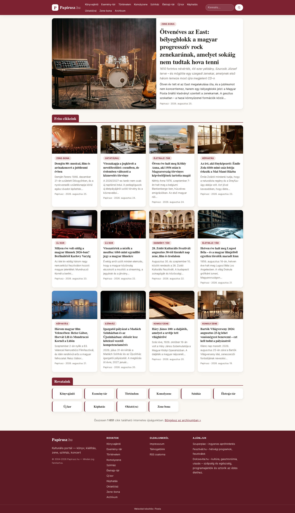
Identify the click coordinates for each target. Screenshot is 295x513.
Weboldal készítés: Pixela (147, 508)
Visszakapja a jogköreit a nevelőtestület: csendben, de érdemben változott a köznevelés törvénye (121, 169)
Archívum (120, 10)
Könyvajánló (91, 4)
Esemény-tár (108, 4)
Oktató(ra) (91, 10)
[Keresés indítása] (239, 7)
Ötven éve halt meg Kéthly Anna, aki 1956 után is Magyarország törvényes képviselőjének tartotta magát (171, 169)
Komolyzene (141, 4)
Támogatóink (157, 449)
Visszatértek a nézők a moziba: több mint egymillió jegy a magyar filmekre (121, 252)
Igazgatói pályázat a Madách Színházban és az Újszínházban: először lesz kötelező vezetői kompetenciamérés (122, 337)
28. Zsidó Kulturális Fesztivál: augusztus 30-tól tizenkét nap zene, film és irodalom (171, 252)
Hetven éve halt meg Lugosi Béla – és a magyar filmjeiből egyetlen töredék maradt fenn (219, 252)
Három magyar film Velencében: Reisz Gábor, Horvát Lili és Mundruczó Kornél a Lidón (72, 335)
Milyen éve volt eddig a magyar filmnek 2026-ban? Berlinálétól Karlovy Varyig (73, 252)
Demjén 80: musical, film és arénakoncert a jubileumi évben (72, 167)
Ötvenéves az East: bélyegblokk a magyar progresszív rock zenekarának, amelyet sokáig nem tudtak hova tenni (197, 46)
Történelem (124, 4)
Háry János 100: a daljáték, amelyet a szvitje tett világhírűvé (170, 333)
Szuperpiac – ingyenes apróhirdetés (214, 443)
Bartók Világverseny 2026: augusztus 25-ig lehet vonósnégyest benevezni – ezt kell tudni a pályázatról (218, 335)
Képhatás (192, 4)
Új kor (181, 4)
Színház (154, 4)
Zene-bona (106, 10)
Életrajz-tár (168, 4)
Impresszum (157, 443)
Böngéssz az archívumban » (183, 420)
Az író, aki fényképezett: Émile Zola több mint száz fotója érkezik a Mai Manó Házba (220, 167)
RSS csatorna (157, 454)
